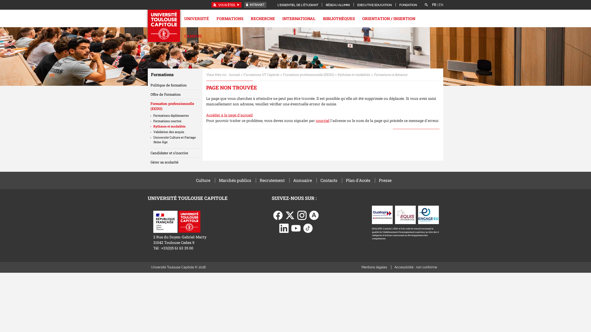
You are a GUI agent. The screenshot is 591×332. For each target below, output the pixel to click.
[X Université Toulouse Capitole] (290, 215)
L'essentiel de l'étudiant (297, 5)
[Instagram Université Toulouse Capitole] (302, 215)
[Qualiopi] (382, 214)
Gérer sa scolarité (164, 162)
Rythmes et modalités (354, 74)
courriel (322, 120)
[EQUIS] (405, 214)
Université (196, 18)
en (441, 5)
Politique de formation (169, 85)
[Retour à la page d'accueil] (164, 26)
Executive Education (374, 5)
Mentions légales (374, 267)
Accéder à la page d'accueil (229, 115)
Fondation (408, 5)
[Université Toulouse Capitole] (189, 221)
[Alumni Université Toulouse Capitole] (314, 215)
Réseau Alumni (338, 5)
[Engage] (428, 214)
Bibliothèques (339, 18)
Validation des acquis (168, 132)
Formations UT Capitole (261, 74)
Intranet (257, 4)
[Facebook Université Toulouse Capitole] (278, 215)
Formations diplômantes (171, 115)
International (298, 18)
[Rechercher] (426, 5)
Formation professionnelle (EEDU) (308, 74)
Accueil (234, 74)
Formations (230, 18)
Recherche (263, 18)
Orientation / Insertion (388, 18)
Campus (193, 36)
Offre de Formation (166, 94)
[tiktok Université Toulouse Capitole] (308, 227)
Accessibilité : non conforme (416, 267)
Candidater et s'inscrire (169, 153)
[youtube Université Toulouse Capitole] (296, 227)
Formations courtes (167, 121)
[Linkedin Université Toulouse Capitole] (284, 227)
